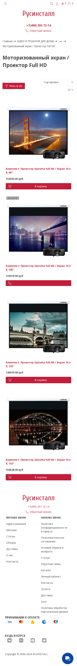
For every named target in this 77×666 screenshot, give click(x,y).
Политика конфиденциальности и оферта (54, 527)
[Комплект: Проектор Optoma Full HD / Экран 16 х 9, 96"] (38, 131)
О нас (9, 555)
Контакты (12, 561)
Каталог (46, 570)
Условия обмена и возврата (52, 549)
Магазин (11, 530)
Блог (44, 601)
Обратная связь (51, 564)
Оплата (45, 589)
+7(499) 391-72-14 (38, 25)
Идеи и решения (16, 524)
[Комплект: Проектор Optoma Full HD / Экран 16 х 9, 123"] (38, 325)
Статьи (10, 536)
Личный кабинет (51, 576)
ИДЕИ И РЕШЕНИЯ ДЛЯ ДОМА (36, 41)
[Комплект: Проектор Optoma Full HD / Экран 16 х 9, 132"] (38, 422)
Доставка (12, 549)
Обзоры (11, 542)
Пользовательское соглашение (52, 539)
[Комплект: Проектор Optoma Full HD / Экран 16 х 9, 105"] (38, 228)
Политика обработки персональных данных (54, 609)
